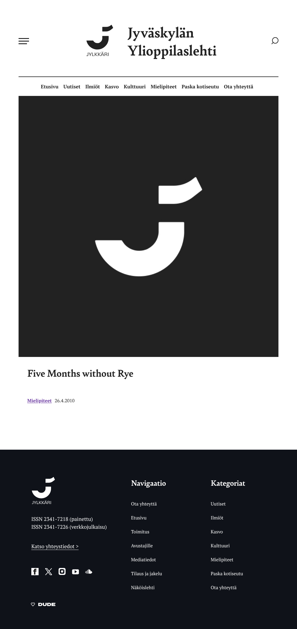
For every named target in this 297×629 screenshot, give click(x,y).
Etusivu (50, 86)
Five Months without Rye (80, 373)
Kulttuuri (135, 86)
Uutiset (72, 86)
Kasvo (112, 86)
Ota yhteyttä (238, 86)
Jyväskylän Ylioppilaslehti (172, 41)
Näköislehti (143, 587)
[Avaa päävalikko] (24, 41)
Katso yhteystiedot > (55, 546)
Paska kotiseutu (200, 86)
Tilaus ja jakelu (146, 573)
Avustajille (142, 545)
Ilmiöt (92, 86)
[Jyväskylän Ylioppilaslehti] (43, 502)
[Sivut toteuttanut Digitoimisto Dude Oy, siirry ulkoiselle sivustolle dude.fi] (43, 605)
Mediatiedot (143, 559)
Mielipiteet (164, 86)
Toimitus (140, 531)
